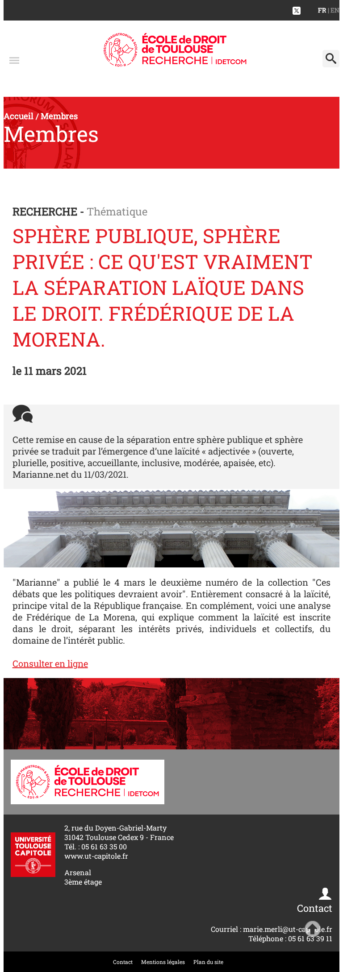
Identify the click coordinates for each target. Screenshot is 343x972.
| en (333, 10)
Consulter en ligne (50, 663)
